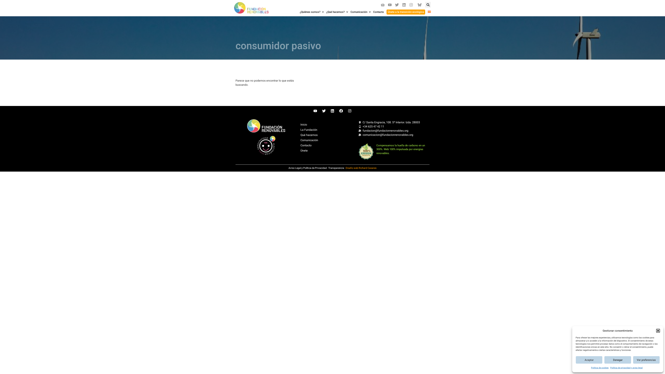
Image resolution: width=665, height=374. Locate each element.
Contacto (306, 145)
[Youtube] (390, 5)
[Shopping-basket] (383, 5)
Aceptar (589, 360)
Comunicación (309, 140)
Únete (304, 151)
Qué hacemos (309, 135)
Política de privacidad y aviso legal (626, 367)
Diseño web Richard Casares (361, 168)
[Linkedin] (404, 5)
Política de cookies (600, 367)
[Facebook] (341, 111)
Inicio (303, 125)
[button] (658, 330)
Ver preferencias (646, 360)
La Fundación (308, 130)
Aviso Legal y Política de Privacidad (308, 168)
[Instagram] (411, 5)
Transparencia (336, 168)
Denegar (618, 360)
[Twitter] (397, 5)
